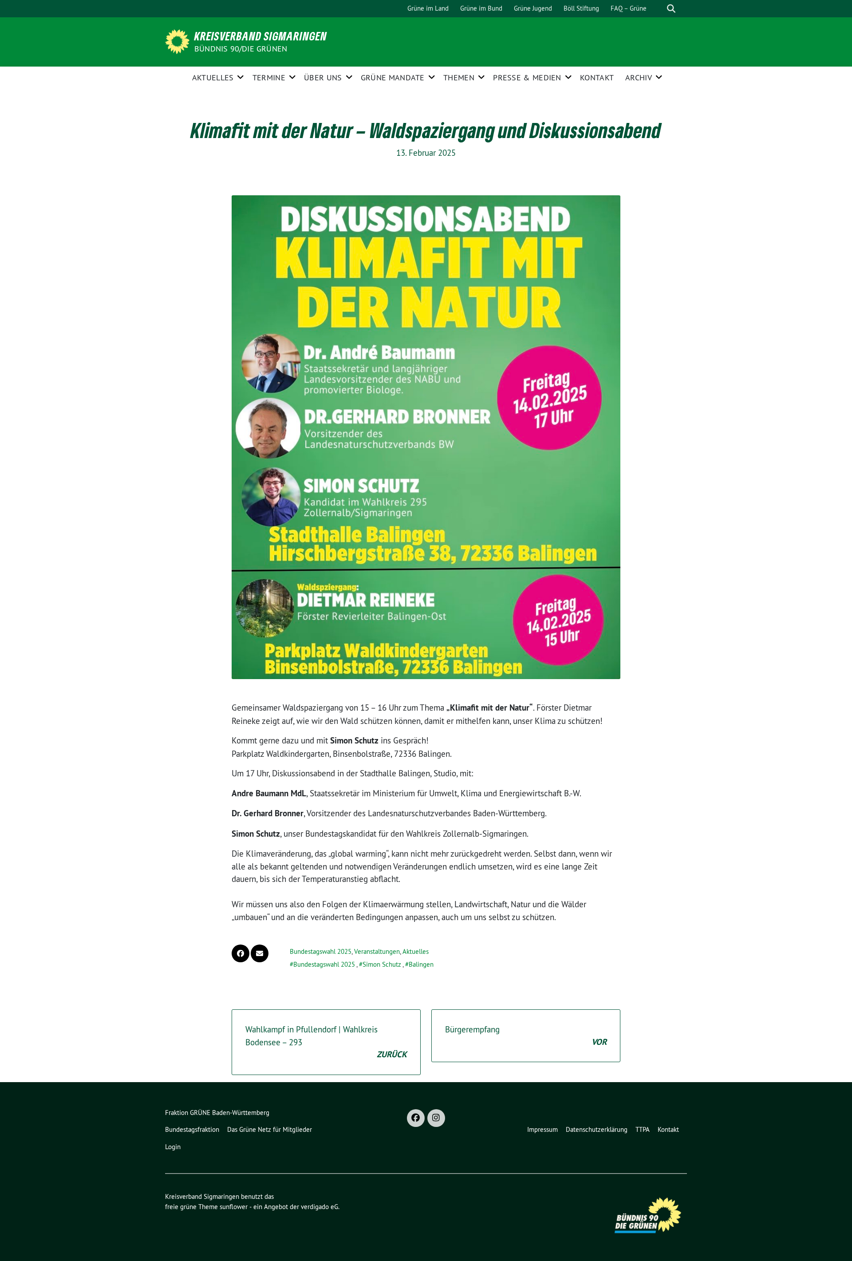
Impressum (542, 1129)
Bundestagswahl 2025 (320, 951)
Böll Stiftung (581, 8)
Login (173, 1146)
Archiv (638, 77)
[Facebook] (416, 1118)
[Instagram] (436, 1118)
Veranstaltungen (377, 951)
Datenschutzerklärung (596, 1129)
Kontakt (597, 77)
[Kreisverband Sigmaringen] (179, 41)
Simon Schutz (382, 964)
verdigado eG (319, 1206)
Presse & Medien (527, 77)
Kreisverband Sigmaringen (260, 36)
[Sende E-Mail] (259, 953)
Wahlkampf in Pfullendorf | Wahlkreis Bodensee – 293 (326, 1042)
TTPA (642, 1129)
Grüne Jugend (533, 8)
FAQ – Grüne (629, 8)
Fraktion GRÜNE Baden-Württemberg (217, 1112)
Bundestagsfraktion (192, 1129)
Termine (268, 77)
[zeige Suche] (671, 8)
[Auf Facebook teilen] (240, 953)
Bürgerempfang (526, 1036)
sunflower (234, 1206)
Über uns (323, 77)
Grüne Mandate (393, 77)
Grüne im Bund (481, 8)
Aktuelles (213, 77)
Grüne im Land (428, 8)
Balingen (421, 964)
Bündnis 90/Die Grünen (240, 48)
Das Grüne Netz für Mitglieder (269, 1129)
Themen (458, 77)
